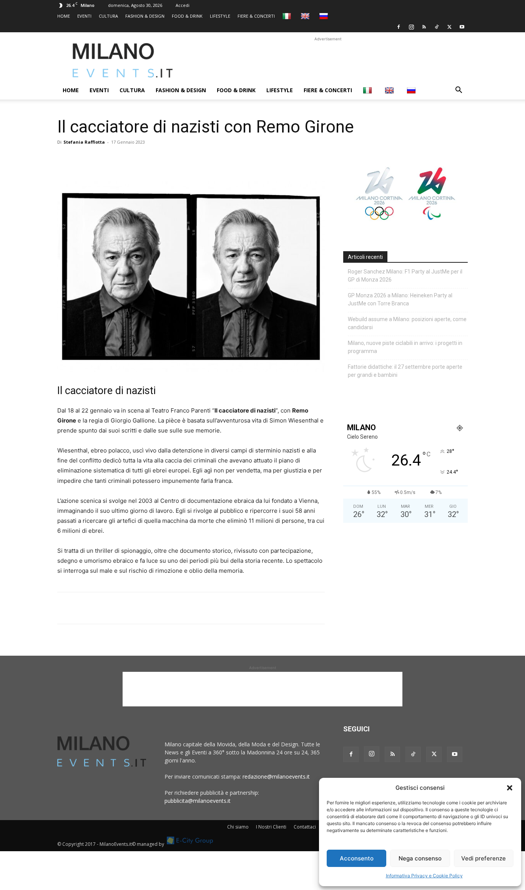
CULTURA (108, 16)
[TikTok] (436, 27)
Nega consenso (420, 858)
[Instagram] (411, 27)
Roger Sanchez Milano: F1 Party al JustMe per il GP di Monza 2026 (405, 275)
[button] (509, 788)
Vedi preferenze (483, 858)
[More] (154, 159)
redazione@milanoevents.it (276, 776)
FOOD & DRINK (187, 16)
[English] (306, 16)
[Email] (135, 159)
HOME (63, 16)
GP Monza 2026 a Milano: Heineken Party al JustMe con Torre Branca (400, 299)
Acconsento (357, 858)
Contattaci (305, 827)
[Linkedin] (118, 159)
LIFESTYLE (220, 16)
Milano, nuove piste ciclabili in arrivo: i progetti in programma (405, 347)
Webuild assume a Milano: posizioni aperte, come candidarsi (407, 323)
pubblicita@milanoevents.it (197, 800)
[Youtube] (462, 27)
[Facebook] (398, 27)
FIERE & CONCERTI (256, 16)
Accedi (182, 5)
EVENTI (84, 16)
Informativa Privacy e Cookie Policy (424, 875)
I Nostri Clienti (271, 827)
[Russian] (324, 16)
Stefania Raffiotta (84, 142)
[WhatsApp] (100, 159)
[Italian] (287, 16)
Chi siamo (238, 827)
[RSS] (424, 27)
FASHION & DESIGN (144, 16)
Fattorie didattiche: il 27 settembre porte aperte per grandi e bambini (405, 371)
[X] (449, 27)
